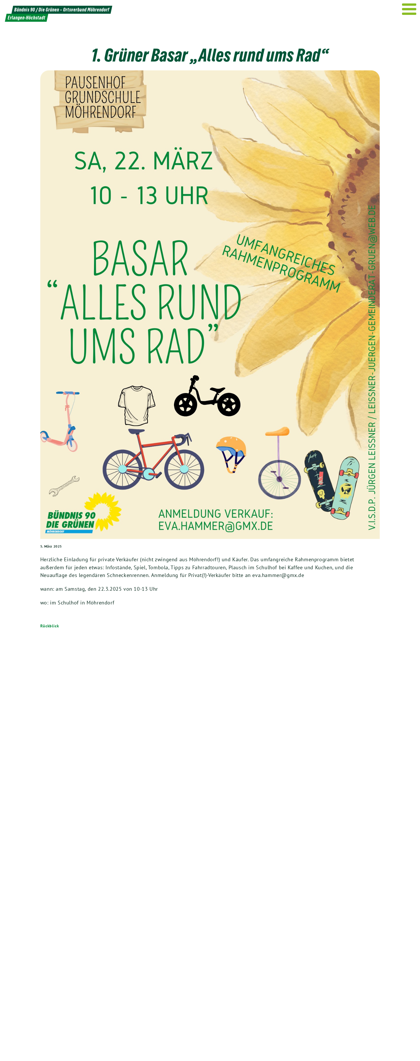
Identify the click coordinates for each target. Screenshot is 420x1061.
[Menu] (409, 9)
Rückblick (49, 625)
